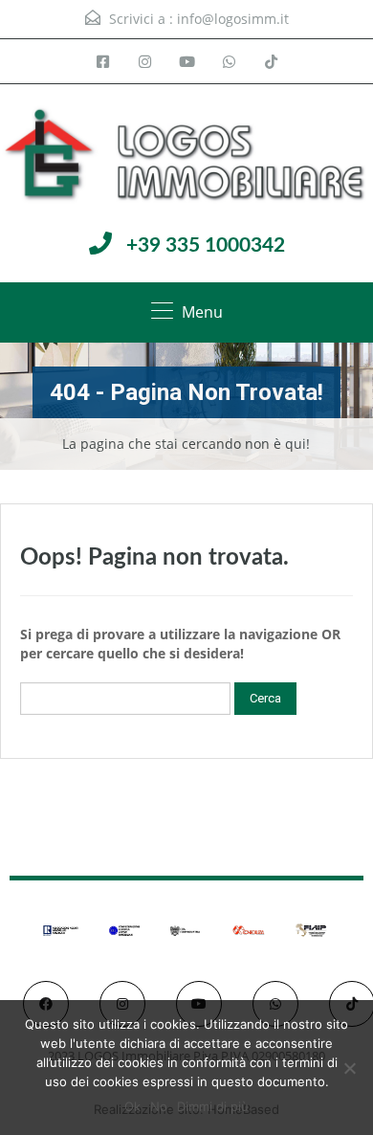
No (158, 1106)
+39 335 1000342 (205, 245)
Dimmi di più (213, 1106)
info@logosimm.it (233, 19)
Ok (132, 1106)
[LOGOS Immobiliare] (186, 156)
